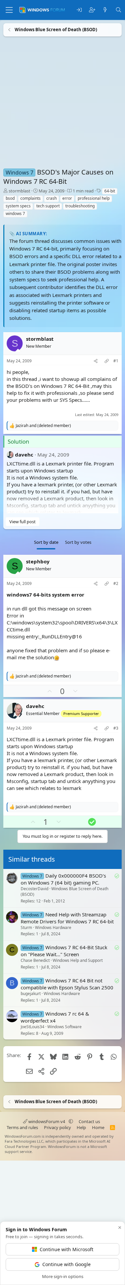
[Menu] (9, 10)
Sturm (26, 927)
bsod (10, 198)
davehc (24, 454)
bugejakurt (31, 993)
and (43, 425)
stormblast (19, 191)
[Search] (118, 10)
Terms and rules (22, 1127)
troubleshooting (80, 206)
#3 (115, 728)
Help (81, 1127)
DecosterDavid (34, 889)
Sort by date (46, 542)
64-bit (109, 191)
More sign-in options (62, 1276)
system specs (18, 206)
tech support (48, 206)
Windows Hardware (53, 927)
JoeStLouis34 (32, 1026)
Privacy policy (57, 1127)
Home (98, 1127)
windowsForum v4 (46, 1121)
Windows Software (64, 1026)
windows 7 (15, 213)
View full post (22, 522)
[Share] (95, 361)
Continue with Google (66, 1264)
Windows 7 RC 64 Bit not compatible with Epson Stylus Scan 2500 (67, 984)
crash (51, 198)
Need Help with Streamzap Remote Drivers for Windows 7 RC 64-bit (67, 917)
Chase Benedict (35, 960)
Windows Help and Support (78, 960)
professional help (94, 198)
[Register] (92, 10)
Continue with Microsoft (66, 1249)
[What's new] (105, 10)
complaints (30, 198)
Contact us (89, 1121)
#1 (115, 361)
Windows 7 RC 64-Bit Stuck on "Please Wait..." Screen (64, 951)
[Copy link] (106, 361)
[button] (70, 1121)
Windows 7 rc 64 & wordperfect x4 (55, 1017)
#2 (115, 583)
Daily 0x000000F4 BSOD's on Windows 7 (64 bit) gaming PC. (63, 879)
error (67, 198)
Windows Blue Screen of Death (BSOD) (64, 891)
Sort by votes (78, 542)
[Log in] (79, 10)
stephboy (38, 561)
